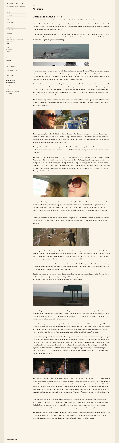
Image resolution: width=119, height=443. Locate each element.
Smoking (72, 20)
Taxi (80, 20)
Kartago (55, 20)
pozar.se (8, 51)
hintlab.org (8, 43)
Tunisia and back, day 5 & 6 (47, 16)
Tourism (83, 20)
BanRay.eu (8, 85)
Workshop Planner (10, 82)
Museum (60, 20)
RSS (7, 93)
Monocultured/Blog (15, 4)
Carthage (46, 20)
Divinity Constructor (11, 80)
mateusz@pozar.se (10, 66)
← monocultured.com (11, 439)
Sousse (76, 20)
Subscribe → (10, 33)
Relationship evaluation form (13, 73)
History (50, 20)
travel (91, 20)
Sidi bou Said (66, 20)
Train (87, 20)
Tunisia (95, 20)
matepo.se (8, 60)
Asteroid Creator (10, 78)
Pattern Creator (9, 75)
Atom (10, 93)
